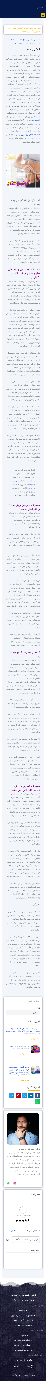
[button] (43, 15)
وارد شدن (10, 1231)
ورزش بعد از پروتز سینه (19, 1046)
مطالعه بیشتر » (35, 1039)
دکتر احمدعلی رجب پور (32, 28)
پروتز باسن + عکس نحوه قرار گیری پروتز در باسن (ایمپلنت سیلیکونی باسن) (19, 1070)
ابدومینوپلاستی (34, 120)
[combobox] (31, 7)
